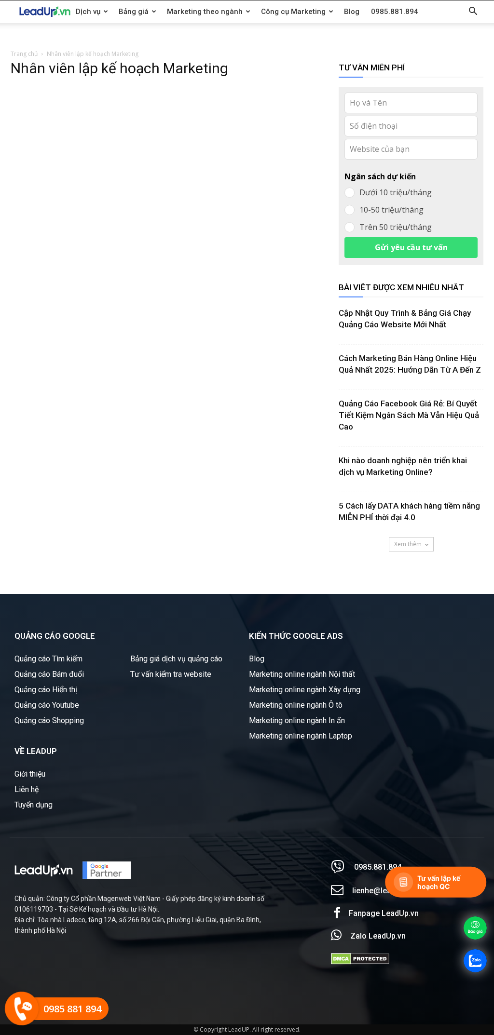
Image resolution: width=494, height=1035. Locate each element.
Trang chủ (24, 54)
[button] (472, 12)
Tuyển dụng (33, 804)
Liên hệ (26, 789)
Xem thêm (408, 544)
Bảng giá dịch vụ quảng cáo (176, 658)
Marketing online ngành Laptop (300, 735)
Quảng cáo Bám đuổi (49, 674)
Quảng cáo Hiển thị (45, 689)
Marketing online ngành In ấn (297, 720)
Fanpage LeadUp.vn (384, 913)
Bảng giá (134, 11)
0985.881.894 (394, 11)
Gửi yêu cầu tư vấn (411, 247)
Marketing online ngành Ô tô (296, 705)
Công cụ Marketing (293, 11)
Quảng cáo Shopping (49, 720)
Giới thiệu (29, 774)
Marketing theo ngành (205, 11)
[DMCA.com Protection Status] (360, 962)
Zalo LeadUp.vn (378, 936)
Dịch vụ (88, 11)
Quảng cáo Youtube (46, 705)
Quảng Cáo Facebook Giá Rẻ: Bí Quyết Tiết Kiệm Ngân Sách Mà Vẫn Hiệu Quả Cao (409, 415)
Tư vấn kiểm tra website (170, 674)
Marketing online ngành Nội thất (302, 674)
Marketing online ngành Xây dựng (304, 689)
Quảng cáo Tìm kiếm (48, 658)
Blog (351, 11)
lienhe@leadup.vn (383, 890)
